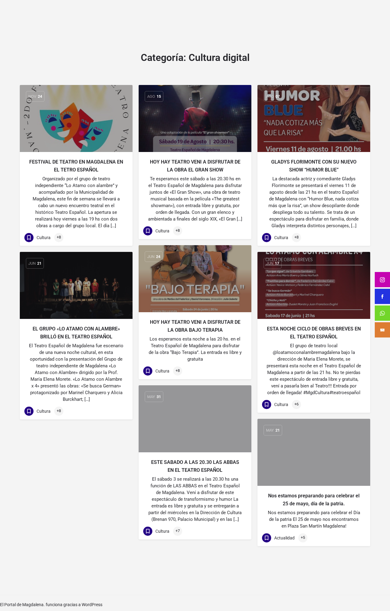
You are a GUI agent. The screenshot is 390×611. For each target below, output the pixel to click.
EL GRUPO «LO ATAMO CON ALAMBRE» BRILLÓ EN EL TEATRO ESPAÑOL (76, 333)
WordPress (92, 604)
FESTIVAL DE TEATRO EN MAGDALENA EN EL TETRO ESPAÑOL (76, 166)
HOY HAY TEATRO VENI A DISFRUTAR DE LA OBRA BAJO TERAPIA (195, 326)
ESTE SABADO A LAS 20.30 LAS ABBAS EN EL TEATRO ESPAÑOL (195, 466)
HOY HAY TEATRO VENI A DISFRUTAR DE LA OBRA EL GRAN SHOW (195, 166)
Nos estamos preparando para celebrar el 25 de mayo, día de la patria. (314, 500)
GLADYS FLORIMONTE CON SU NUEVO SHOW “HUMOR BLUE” (313, 166)
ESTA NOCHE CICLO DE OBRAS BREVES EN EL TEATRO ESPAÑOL (314, 333)
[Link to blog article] (76, 118)
